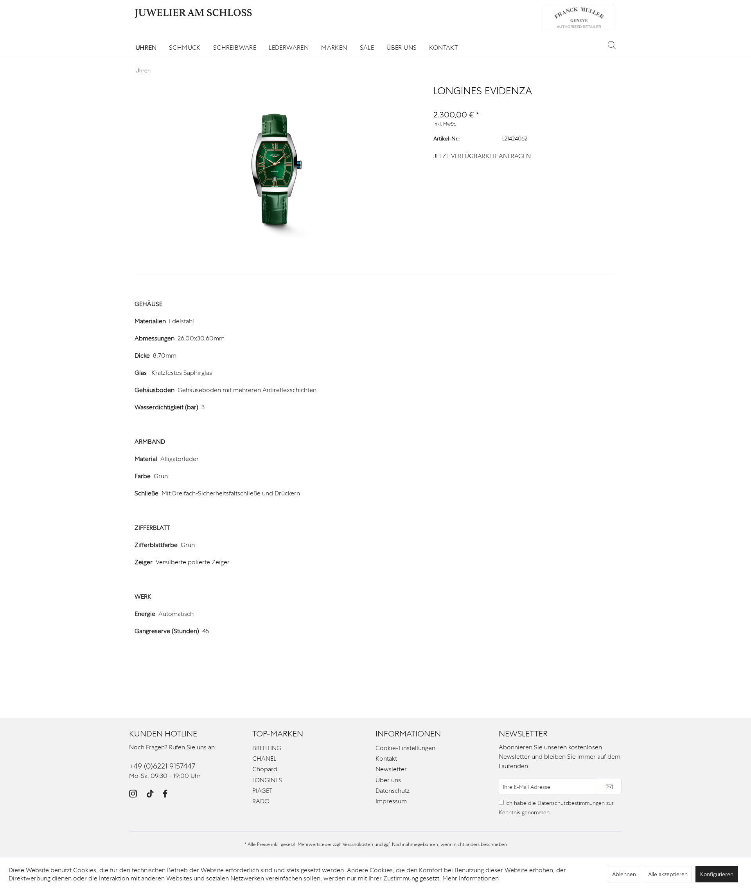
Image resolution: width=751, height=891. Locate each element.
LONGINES (267, 780)
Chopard (264, 769)
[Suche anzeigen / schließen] (612, 45)
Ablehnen (624, 874)
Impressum (391, 801)
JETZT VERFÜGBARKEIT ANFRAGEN (482, 156)
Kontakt (386, 758)
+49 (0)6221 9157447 (162, 766)
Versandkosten (358, 844)
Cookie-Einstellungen (405, 748)
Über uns (388, 780)
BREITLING (266, 748)
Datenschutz (393, 791)
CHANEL (264, 758)
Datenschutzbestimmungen (571, 802)
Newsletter (391, 769)
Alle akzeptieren (668, 874)
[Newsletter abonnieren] (609, 786)
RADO (260, 801)
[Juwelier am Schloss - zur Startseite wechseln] (193, 13)
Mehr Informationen (470, 878)
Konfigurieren (716, 874)
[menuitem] (146, 47)
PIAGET (262, 791)
